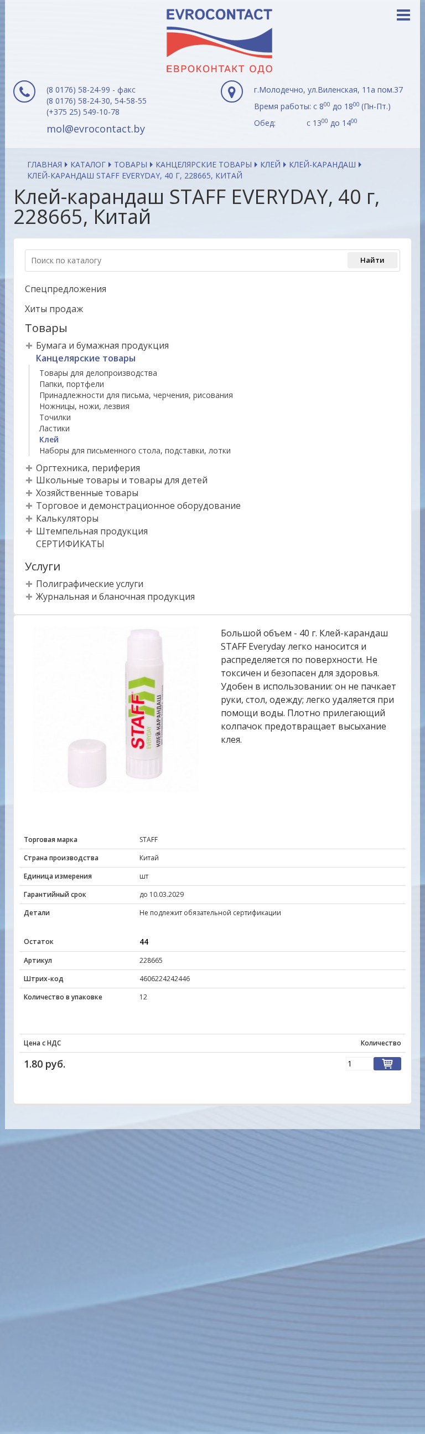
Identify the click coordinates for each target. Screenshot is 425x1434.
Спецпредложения (65, 289)
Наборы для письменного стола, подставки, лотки (135, 450)
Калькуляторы (67, 518)
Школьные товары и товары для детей (122, 480)
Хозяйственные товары (87, 493)
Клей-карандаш (322, 164)
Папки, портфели (71, 384)
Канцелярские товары (204, 164)
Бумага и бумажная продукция (102, 345)
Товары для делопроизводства (98, 373)
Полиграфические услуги (89, 584)
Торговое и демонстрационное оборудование (138, 505)
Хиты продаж (54, 309)
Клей (270, 164)
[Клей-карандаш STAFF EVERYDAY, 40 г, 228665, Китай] (116, 709)
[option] (116, 709)
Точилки (55, 417)
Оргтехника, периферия (88, 468)
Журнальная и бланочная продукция (115, 596)
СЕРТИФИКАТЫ (70, 544)
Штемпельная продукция (92, 531)
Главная (44, 164)
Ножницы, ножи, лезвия (84, 406)
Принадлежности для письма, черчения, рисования (136, 395)
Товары (130, 164)
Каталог (88, 164)
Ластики (54, 428)
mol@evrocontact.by (95, 128)
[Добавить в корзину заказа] (387, 1063)
